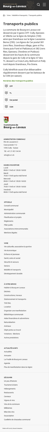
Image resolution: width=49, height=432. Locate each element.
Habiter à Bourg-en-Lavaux (14, 288)
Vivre (8, 15)
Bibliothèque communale (13, 314)
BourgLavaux (14, 5)
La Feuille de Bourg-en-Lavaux (15, 359)
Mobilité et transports (19, 15)
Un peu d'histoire (10, 381)
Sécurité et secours (11, 262)
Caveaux (7, 396)
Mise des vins (9, 412)
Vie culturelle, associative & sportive (18, 247)
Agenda (7, 363)
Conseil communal (11, 206)
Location (7, 307)
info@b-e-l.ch (9, 155)
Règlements (8, 221)
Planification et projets (12, 217)
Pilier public (8, 225)
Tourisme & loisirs (11, 385)
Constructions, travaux (13, 295)
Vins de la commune (12, 404)
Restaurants (9, 393)
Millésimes (8, 408)
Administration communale (14, 213)
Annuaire (7, 356)
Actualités (8, 352)
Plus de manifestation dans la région (18, 367)
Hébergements (9, 389)
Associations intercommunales (16, 229)
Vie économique (10, 250)
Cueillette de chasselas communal (17, 420)
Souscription (9, 416)
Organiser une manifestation (15, 311)
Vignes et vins (9, 400)
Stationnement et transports (15, 299)
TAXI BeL (7, 303)
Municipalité (8, 210)
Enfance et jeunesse (11, 254)
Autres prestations (11, 338)
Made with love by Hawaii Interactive (12, 428)
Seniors (7, 266)
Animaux (7, 326)
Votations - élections (12, 334)
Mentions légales (10, 233)
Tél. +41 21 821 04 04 (12, 151)
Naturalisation (9, 322)
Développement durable (13, 274)
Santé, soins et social (12, 258)
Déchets (7, 291)
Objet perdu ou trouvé (12, 330)
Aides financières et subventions (16, 318)
